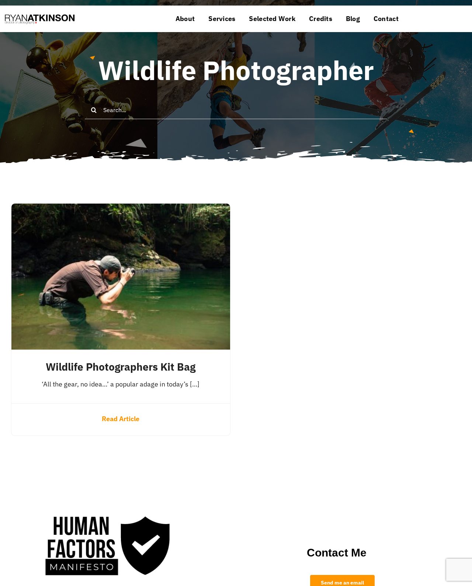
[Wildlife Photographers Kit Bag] (120, 209)
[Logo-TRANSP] (39, 14)
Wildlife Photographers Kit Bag (120, 367)
